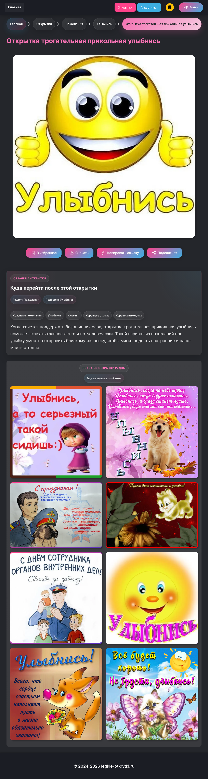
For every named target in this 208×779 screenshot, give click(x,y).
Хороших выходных (129, 315)
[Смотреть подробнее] (56, 432)
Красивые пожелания (27, 315)
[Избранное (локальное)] (170, 7)
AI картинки (149, 7)
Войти (194, 7)
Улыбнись (55, 315)
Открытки (125, 7)
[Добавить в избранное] (96, 392)
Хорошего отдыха (97, 315)
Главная (14, 7)
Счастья (73, 315)
